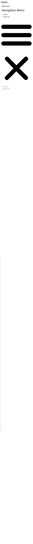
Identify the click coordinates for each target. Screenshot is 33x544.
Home (5, 14)
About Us (6, 17)
